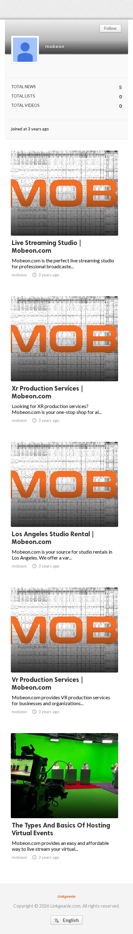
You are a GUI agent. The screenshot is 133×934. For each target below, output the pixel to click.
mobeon (54, 46)
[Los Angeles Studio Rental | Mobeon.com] (64, 511)
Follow (110, 28)
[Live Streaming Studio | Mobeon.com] (64, 219)
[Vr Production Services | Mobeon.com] (64, 656)
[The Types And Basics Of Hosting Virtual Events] (64, 802)
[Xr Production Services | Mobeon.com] (64, 365)
